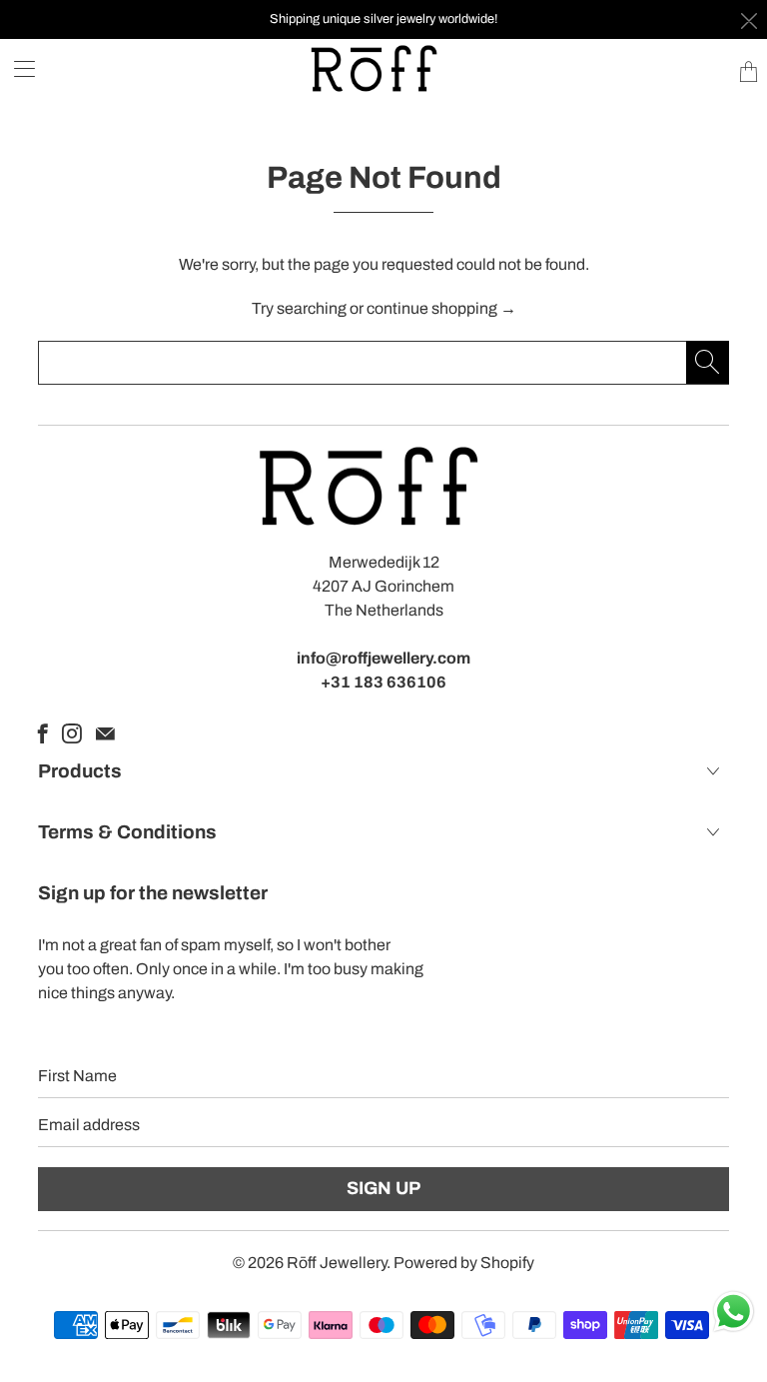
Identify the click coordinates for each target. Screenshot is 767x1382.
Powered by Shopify (463, 1262)
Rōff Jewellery (336, 1262)
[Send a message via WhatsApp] (733, 1311)
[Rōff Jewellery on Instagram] (72, 733)
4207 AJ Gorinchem (383, 586)
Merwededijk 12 (384, 562)
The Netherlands (384, 610)
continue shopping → (441, 308)
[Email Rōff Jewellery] (105, 733)
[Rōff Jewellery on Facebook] (43, 733)
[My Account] (17, 68)
